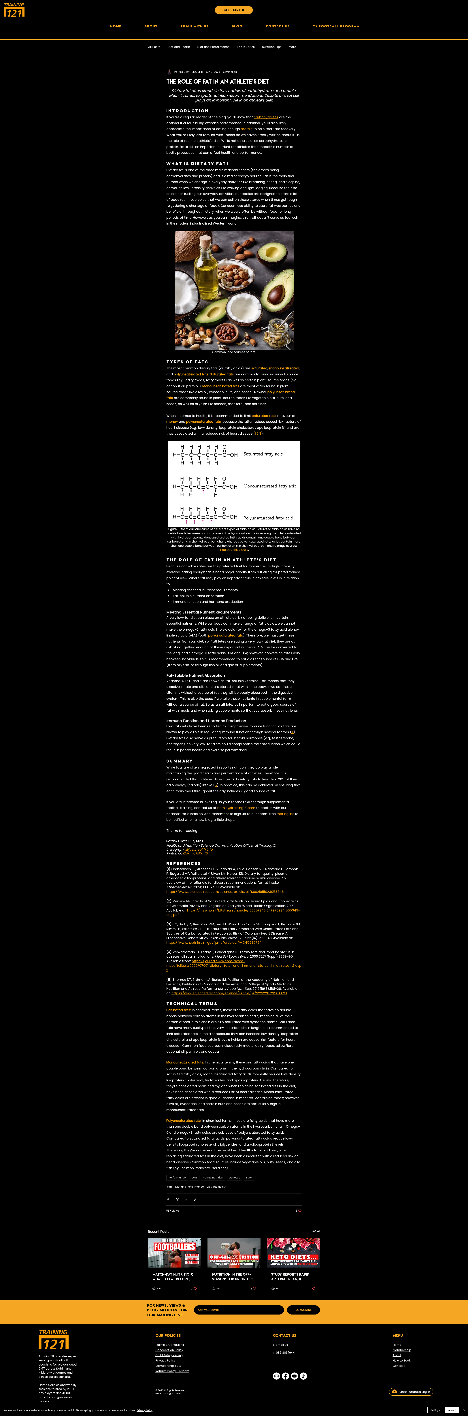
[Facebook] (285, 1376)
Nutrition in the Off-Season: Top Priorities (232, 1276)
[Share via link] (195, 1199)
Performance (177, 1177)
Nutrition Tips (271, 47)
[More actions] (299, 72)
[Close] (463, 1410)
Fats (249, 1177)
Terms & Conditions (169, 1345)
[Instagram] (276, 1376)
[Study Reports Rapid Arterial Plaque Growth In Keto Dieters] (293, 1253)
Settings (435, 1410)
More (292, 47)
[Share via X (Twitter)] (177, 1199)
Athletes (234, 1177)
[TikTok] (303, 1376)
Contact (399, 1366)
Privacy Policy (144, 1410)
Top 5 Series (246, 47)
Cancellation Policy (169, 1350)
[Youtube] (294, 1376)
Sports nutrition (213, 1177)
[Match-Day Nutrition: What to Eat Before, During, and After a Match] (174, 1253)
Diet (194, 1177)
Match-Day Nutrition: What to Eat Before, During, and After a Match (172, 1276)
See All (316, 1231)
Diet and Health (178, 47)
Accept (452, 1410)
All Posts (154, 47)
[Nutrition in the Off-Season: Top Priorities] (234, 1253)
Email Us (282, 1345)
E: (274, 1345)
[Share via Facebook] (168, 1199)
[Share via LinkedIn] (186, 1199)
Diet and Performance (213, 47)
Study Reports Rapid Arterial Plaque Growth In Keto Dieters (292, 1276)
